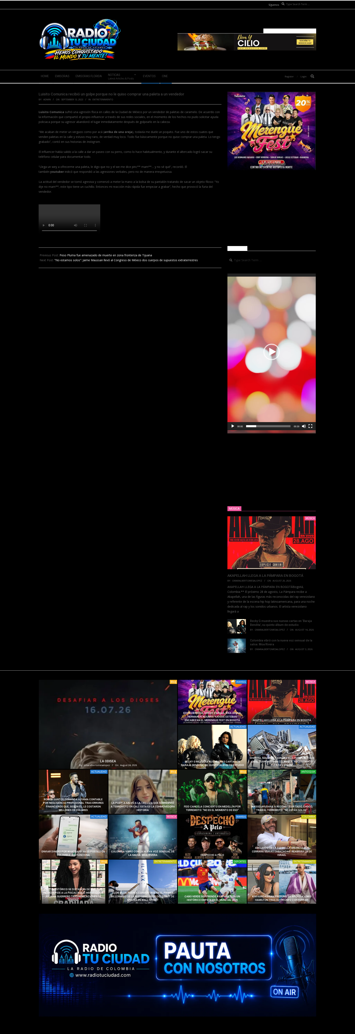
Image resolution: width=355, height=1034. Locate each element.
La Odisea (108, 761)
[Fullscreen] (310, 426)
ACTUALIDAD (238, 726)
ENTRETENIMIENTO (102, 99)
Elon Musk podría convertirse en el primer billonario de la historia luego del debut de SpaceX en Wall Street (142, 896)
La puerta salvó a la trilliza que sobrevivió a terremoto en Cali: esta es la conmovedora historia (143, 806)
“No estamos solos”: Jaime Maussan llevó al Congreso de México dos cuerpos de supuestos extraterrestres (126, 260)
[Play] (233, 426)
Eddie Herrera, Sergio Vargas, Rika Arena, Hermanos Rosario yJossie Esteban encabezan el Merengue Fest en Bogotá (212, 716)
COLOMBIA (308, 816)
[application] (271, 352)
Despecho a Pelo (212, 855)
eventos (241, 682)
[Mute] (304, 426)
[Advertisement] (271, 208)
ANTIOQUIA (308, 771)
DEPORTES (240, 861)
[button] (271, 352)
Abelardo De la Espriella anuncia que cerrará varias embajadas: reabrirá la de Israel (282, 851)
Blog (173, 682)
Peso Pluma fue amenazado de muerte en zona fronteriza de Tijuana (106, 255)
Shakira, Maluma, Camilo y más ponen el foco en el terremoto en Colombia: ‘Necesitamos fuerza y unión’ (282, 761)
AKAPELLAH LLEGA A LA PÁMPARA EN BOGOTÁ (265, 576)
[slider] (268, 426)
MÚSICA (310, 682)
